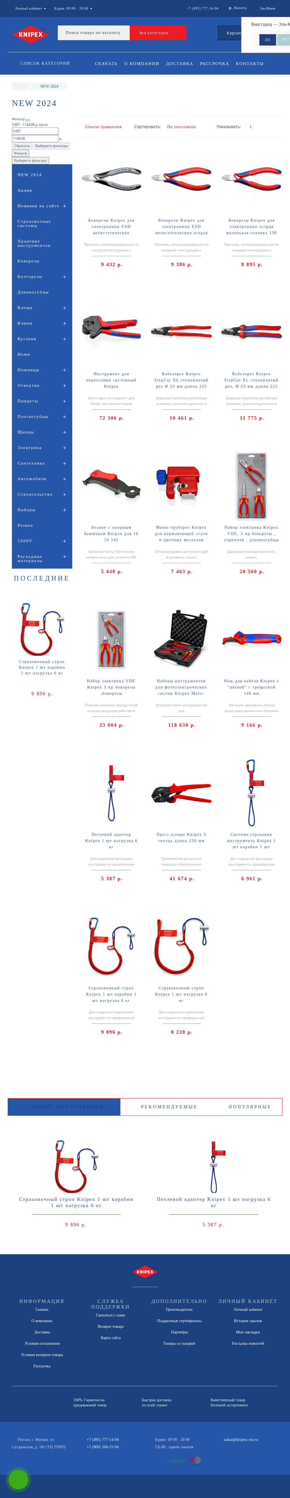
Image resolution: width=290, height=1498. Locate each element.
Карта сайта (111, 1338)
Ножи (24, 354)
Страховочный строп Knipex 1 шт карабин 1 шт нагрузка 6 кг (42, 667)
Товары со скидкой (179, 1343)
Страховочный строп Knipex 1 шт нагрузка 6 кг (181, 994)
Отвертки (29, 385)
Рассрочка (214, 63)
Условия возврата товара (42, 1355)
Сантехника (31, 463)
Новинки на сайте (38, 206)
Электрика (30, 447)
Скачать (106, 63)
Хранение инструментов (34, 243)
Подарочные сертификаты (179, 1321)
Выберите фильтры (51, 145)
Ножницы (28, 370)
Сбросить (22, 145)
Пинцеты (28, 401)
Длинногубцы (33, 292)
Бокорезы (29, 261)
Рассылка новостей (248, 1343)
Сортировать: (146, 126)
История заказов (248, 1321)
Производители (179, 1309)
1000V (25, 541)
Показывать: (229, 126)
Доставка (179, 63)
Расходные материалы (30, 558)
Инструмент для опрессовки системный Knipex (111, 380)
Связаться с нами (110, 1315)
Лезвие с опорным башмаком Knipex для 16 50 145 (111, 533)
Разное (25, 525)
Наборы (27, 510)
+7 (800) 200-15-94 (103, 1447)
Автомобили (32, 478)
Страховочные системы (34, 223)
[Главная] (19, 86)
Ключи (25, 323)
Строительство (35, 494)
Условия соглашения (42, 1343)
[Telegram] (230, 1447)
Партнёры (179, 1332)
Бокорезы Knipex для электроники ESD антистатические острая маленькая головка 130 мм (181, 232)
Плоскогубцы (33, 416)
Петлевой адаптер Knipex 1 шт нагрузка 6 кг (111, 840)
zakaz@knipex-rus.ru (241, 1439)
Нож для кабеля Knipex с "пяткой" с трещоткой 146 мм (251, 687)
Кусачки (27, 338)
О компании (141, 63)
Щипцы (26, 432)
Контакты (250, 63)
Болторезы (30, 276)
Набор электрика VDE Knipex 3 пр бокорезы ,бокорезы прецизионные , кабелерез (111, 693)
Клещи (25, 307)
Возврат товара (110, 1326)
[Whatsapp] (221, 1446)
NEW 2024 (30, 174)
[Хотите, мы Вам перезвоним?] (18, 1479)
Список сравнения (103, 126)
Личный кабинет (248, 1309)
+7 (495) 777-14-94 (103, 1439)
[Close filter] (27, 120)
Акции (25, 190)
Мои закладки (248, 1332)
